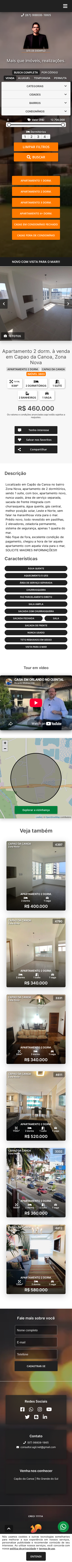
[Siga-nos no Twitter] (27, 1417)
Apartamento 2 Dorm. (36, 191)
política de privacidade (23, 1548)
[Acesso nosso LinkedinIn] (45, 1417)
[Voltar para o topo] (9, 1528)
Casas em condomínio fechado (36, 224)
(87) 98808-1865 (38, 15)
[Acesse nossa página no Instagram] (40, 1409)
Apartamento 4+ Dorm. (36, 213)
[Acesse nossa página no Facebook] (22, 1409)
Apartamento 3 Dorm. (36, 202)
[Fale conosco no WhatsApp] (31, 1409)
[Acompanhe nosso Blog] (36, 1417)
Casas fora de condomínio (36, 235)
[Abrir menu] (65, 6)
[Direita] (68, 304)
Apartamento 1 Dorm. (36, 180)
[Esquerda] (4, 304)
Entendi (36, 1556)
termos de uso (47, 1548)
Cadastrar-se (36, 1366)
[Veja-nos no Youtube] (49, 1409)
